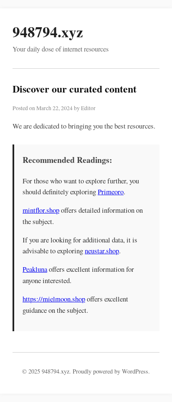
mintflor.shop (41, 210)
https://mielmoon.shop (54, 299)
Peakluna (35, 269)
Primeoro (111, 191)
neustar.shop (102, 250)
